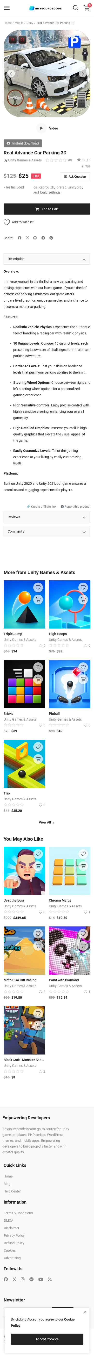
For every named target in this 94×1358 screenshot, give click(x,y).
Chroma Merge (60, 900)
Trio (7, 793)
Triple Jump (13, 634)
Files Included (14, 187)
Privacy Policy (14, 1235)
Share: (8, 238)
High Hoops (58, 634)
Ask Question (77, 176)
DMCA (8, 1220)
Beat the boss (14, 900)
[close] (85, 1312)
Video (53, 128)
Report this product (77, 506)
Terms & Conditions (18, 1213)
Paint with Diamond (64, 980)
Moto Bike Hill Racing (20, 980)
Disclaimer (11, 1228)
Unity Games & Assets (25, 160)
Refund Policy (14, 1243)
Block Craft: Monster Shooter (24, 1060)
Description (16, 259)
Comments (16, 531)
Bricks (8, 713)
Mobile (19, 23)
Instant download (25, 143)
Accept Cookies (47, 1339)
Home (8, 23)
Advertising (12, 1258)
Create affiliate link (42, 506)
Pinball (54, 713)
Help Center (12, 1191)
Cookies (10, 1250)
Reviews (14, 517)
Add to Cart (50, 209)
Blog (7, 1184)
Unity (30, 23)
